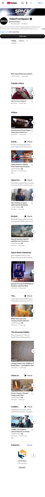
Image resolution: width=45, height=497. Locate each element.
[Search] (22, 3)
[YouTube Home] (11, 3)
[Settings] (31, 3)
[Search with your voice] (27, 3)
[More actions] (32, 101)
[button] (30, 40)
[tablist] (22, 40)
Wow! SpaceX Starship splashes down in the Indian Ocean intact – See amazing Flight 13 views (22, 74)
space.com (4, 32)
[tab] (13, 40)
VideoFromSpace (16, 169)
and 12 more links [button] (14, 32)
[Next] (33, 93)
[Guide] (3, 3)
